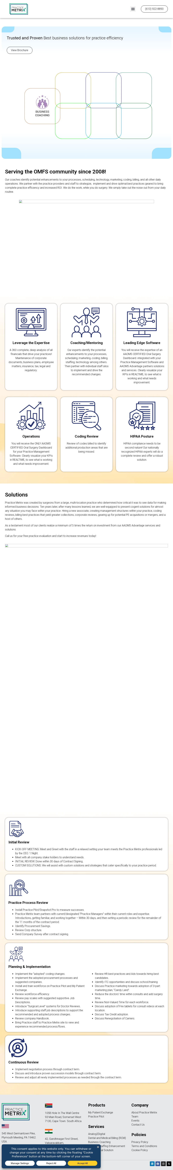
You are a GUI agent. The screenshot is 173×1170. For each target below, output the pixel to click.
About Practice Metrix (144, 1112)
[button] (133, 9)
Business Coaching (99, 1142)
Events (135, 1120)
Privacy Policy (139, 1142)
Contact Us (138, 1124)
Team (134, 1116)
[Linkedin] (152, 1163)
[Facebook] (157, 1163)
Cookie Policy (139, 1150)
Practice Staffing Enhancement (106, 1146)
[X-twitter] (169, 1163)
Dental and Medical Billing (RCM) (107, 1138)
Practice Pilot (96, 1116)
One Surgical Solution (100, 1150)
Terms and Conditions (144, 1146)
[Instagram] (163, 1163)
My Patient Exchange (100, 1112)
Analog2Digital (96, 1134)
